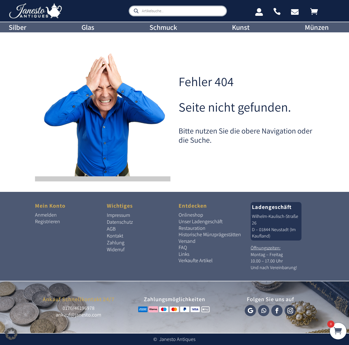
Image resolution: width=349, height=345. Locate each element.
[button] (250, 310)
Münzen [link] (317, 27)
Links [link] (184, 254)
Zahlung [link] (115, 242)
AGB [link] (111, 228)
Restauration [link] (192, 228)
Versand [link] (187, 241)
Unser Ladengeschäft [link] (201, 221)
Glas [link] (88, 27)
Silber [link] (17, 27)
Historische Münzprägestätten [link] (210, 234)
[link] (35, 17)
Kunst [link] (241, 27)
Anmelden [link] (46, 214)
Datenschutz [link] (120, 222)
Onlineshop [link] (191, 214)
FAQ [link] (183, 247)
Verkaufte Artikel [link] (196, 260)
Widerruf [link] (115, 249)
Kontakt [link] (115, 235)
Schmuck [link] (163, 27)
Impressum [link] (118, 215)
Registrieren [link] (47, 221)
